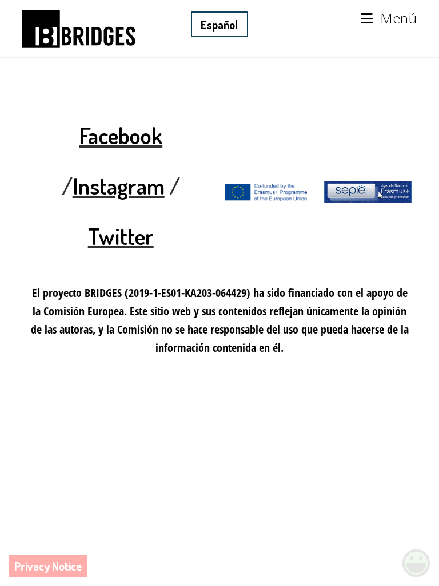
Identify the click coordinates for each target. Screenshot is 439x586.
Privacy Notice (48, 566)
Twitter (121, 235)
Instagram (119, 185)
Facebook (120, 135)
